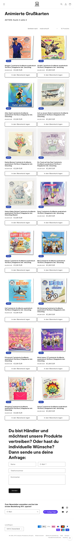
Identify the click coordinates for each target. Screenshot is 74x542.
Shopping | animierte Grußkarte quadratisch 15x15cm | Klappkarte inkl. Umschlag (19, 408)
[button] (4, 4)
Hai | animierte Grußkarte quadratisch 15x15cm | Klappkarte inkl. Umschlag (18, 309)
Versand (67, 535)
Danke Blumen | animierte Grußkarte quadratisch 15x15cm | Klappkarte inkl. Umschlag (19, 163)
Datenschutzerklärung (52, 535)
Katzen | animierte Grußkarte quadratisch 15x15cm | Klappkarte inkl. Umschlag (20, 261)
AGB (61, 535)
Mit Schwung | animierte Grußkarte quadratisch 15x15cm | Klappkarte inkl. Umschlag (51, 309)
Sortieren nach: (33, 28)
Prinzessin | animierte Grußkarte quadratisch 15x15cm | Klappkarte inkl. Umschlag (19, 359)
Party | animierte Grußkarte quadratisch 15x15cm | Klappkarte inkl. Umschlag (51, 212)
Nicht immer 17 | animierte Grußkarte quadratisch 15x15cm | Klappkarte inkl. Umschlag (51, 359)
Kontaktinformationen (54, 537)
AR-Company (18, 535)
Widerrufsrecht (39, 535)
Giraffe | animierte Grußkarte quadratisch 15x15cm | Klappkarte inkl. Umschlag (52, 66)
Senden (15, 490)
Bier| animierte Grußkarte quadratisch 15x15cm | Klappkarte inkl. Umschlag (51, 261)
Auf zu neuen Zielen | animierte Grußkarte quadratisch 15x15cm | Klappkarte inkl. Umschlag (52, 114)
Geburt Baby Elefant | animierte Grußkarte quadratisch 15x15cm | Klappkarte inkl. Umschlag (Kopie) (20, 213)
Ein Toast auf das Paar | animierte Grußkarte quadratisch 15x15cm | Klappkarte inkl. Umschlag (49, 163)
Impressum (66, 537)
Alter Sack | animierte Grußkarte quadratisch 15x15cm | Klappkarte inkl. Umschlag (19, 114)
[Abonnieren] (37, 511)
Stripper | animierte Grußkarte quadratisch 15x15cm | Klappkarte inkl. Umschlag (20, 66)
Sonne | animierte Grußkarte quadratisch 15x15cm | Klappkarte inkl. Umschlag (52, 407)
